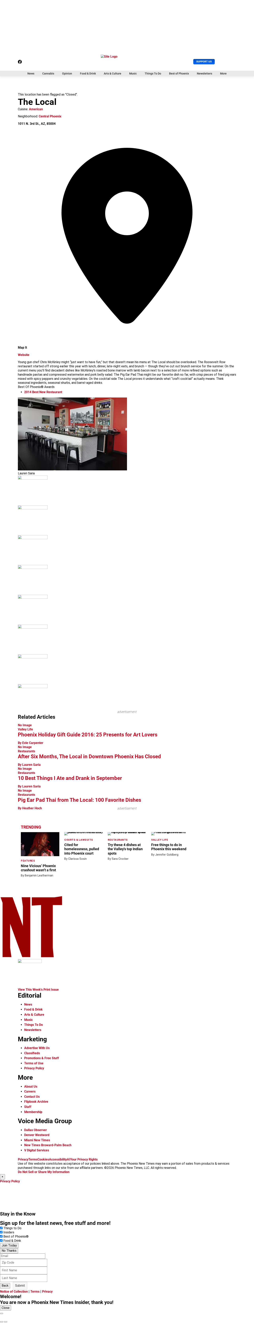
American (36, 109)
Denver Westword (36, 1135)
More (223, 73)
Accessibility (58, 1159)
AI (68, 1159)
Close (6, 1308)
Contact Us (32, 1097)
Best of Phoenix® (16, 1236)
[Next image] (5, 1321)
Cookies (43, 1159)
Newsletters (204, 73)
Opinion (67, 73)
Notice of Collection (14, 1291)
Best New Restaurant (43, 392)
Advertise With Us (37, 1048)
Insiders (8, 1232)
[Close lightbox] (1, 1313)
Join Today (9, 1245)
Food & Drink (88, 73)
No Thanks (9, 1250)
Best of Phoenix (179, 73)
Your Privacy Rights (84, 1159)
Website (23, 355)
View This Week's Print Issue (38, 989)
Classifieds (32, 1053)
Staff (27, 1107)
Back (5, 1285)
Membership (33, 1112)
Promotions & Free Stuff (41, 1058)
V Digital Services (36, 1150)
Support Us (204, 61)
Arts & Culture (112, 73)
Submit (20, 1285)
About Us (30, 1086)
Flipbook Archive (36, 1101)
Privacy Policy (34, 1068)
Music (133, 73)
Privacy (23, 1159)
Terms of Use (33, 1063)
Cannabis (48, 73)
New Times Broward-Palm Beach (47, 1145)
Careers (30, 1091)
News (30, 73)
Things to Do (12, 1228)
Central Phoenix (50, 116)
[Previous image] (1, 1321)
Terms (33, 1159)
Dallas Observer (35, 1130)
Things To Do (153, 73)
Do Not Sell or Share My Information (43, 1172)
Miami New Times (37, 1140)
